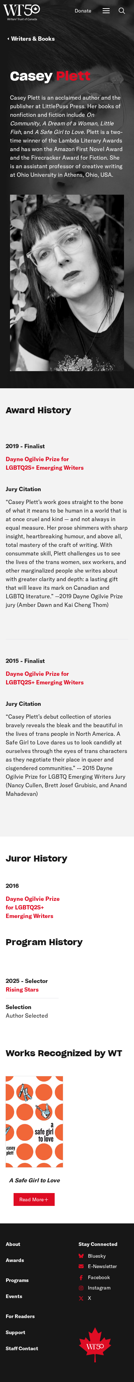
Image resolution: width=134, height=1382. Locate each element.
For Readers (20, 1316)
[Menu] (106, 10)
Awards (15, 1260)
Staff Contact (22, 1348)
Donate (83, 11)
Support (15, 1332)
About (13, 1244)
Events (14, 1296)
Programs (17, 1280)
